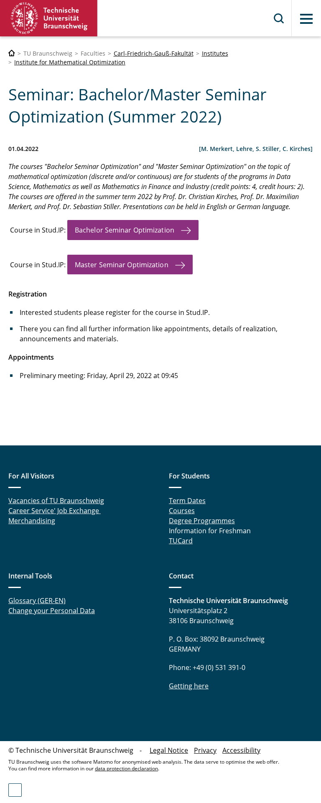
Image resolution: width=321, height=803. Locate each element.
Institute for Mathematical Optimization (69, 62)
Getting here (189, 685)
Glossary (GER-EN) (37, 600)
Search (279, 18)
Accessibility (241, 750)
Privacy (205, 750)
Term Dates (187, 500)
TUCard (181, 540)
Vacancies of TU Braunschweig (56, 500)
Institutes (215, 53)
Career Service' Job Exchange (54, 510)
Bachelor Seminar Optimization (124, 230)
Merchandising (31, 520)
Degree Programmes (202, 520)
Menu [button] (306, 18)
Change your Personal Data (51, 610)
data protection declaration (126, 768)
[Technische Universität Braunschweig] (49, 18)
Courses (182, 510)
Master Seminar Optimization (121, 264)
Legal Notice (169, 750)
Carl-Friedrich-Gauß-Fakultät (154, 53)
